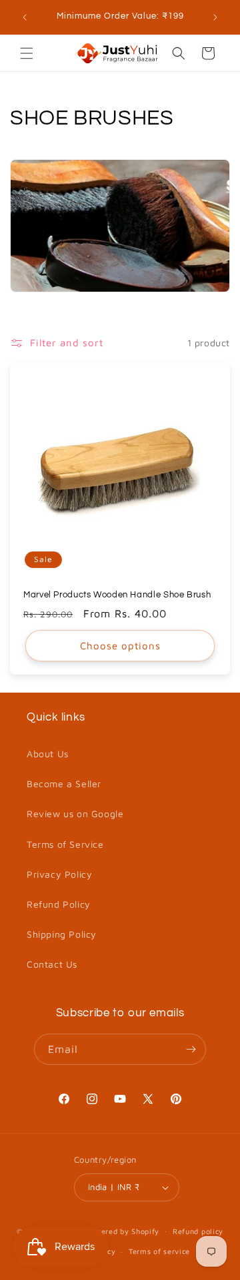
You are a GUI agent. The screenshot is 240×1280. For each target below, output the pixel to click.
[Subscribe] (190, 1049)
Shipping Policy (62, 934)
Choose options (120, 645)
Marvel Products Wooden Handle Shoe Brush (117, 595)
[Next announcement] (215, 17)
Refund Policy (59, 904)
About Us (48, 753)
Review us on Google (75, 813)
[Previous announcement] (24, 17)
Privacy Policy (59, 874)
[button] (26, 53)
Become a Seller (64, 783)
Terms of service (159, 1251)
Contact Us (52, 964)
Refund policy (198, 1231)
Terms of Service (65, 844)
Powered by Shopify (122, 1230)
